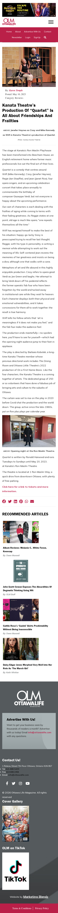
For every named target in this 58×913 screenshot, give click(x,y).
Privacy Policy (42, 908)
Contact (47, 31)
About (18, 31)
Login (27, 37)
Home (9, 31)
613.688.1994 (12, 772)
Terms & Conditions (21, 908)
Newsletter (17, 37)
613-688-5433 (12, 769)
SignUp (37, 37)
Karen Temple (16, 90)
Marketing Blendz (35, 896)
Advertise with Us (32, 31)
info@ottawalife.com (39, 732)
